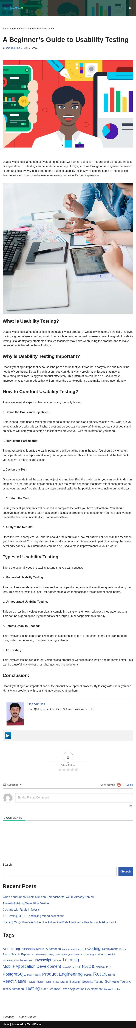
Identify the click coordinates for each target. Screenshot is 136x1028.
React (100, 974)
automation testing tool (74, 949)
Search (7, 864)
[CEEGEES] (13, 8)
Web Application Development (83, 989)
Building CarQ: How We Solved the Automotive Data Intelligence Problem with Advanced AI (60, 922)
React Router (35, 981)
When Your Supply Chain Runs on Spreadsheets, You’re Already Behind (48, 897)
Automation (53, 949)
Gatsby (51, 955)
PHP (108, 967)
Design (122, 949)
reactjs (111, 974)
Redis (48, 981)
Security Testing (92, 981)
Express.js (27, 954)
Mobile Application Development (32, 966)
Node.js (100, 966)
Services (8, 1016)
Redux (56, 982)
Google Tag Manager (85, 954)
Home (6, 28)
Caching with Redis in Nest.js (21, 909)
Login (129, 784)
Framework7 (40, 955)
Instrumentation (11, 960)
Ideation (111, 954)
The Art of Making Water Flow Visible (26, 903)
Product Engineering (62, 974)
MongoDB (67, 967)
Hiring (100, 954)
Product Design (34, 975)
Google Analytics (64, 954)
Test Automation (13, 989)
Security (75, 981)
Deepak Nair (13, 47)
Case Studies (27, 1016)
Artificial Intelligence (33, 948)
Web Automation (112, 989)
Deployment (110, 949)
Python (88, 974)
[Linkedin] (8, 735)
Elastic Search (11, 954)
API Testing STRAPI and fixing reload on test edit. (34, 915)
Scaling (64, 982)
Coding (93, 948)
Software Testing (118, 981)
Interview (26, 960)
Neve (6, 1024)
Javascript (42, 960)
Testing (32, 988)
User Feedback (51, 989)
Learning (71, 960)
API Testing (11, 949)
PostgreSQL (14, 974)
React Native (14, 981)
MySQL (76, 967)
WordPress (34, 1024)
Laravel (57, 960)
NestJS (88, 966)
